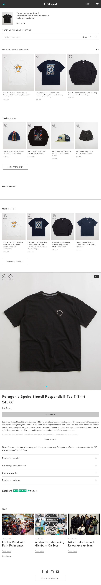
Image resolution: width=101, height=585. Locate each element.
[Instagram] (52, 571)
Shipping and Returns (14, 465)
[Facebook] (43, 571)
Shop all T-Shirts (15, 261)
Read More (20, 23)
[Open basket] (97, 4)
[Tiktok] (47, 571)
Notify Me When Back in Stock (16, 30)
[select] (86, 36)
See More (6, 556)
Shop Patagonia (15, 167)
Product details (11, 458)
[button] (96, 49)
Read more (49, 440)
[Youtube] (57, 571)
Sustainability (9, 473)
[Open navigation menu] (3, 4)
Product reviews (11, 480)
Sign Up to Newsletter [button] (50, 578)
